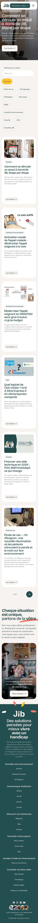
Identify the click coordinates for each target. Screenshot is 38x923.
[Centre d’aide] (19, 846)
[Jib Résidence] (19, 779)
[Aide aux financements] (19, 863)
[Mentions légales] (19, 885)
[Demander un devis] (20, 5)
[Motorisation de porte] (19, 774)
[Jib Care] (19, 802)
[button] (33, 5)
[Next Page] (29, 594)
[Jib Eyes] (19, 791)
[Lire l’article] (10, 48)
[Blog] (19, 824)
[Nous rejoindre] (19, 874)
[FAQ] (19, 851)
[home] (6, 5)
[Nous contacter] (19, 694)
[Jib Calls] (19, 807)
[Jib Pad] (19, 796)
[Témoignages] (19, 879)
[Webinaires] (19, 818)
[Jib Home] (19, 768)
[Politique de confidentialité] (19, 890)
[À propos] (19, 829)
